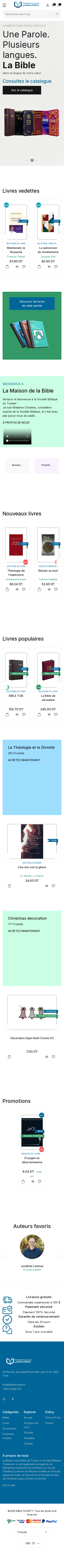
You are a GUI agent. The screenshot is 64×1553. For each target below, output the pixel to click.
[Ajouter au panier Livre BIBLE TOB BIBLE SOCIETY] (39, 589)
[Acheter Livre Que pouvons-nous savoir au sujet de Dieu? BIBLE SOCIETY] (32, 841)
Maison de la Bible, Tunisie (37, 1153)
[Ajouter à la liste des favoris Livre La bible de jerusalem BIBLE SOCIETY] (56, 715)
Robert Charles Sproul (32, 875)
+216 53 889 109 (12, 1388)
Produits (28, 1432)
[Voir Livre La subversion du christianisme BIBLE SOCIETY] (17, 267)
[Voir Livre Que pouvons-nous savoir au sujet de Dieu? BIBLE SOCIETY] (47, 886)
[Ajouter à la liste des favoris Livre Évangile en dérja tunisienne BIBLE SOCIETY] (40, 1181)
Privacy (49, 1423)
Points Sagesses (16, 566)
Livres (6, 1423)
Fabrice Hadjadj (16, 579)
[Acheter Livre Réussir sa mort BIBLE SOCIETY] (16, 545)
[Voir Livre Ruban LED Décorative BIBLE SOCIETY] (47, 1057)
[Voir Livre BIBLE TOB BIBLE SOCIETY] (49, 589)
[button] (4, 5)
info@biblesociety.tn (14, 1384)
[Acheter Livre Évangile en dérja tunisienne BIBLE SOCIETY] (32, 1132)
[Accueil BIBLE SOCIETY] (26, 4)
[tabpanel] (32, 81)
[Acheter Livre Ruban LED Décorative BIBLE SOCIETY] (32, 1012)
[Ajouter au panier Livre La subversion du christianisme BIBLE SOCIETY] (7, 266)
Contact (28, 1443)
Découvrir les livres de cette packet (32, 303)
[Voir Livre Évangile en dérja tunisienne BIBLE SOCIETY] (33, 1181)
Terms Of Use (53, 1417)
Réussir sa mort (16, 570)
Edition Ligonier (32, 863)
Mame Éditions (48, 243)
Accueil (28, 1417)
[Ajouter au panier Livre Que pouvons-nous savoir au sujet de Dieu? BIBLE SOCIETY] (9, 886)
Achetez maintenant (24, 760)
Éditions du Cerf (48, 566)
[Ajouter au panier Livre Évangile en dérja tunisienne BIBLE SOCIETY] (23, 1181)
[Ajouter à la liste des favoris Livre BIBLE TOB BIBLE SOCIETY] (56, 589)
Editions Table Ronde (17, 243)
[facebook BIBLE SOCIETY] (13, 1399)
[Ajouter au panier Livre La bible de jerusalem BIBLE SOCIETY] (39, 714)
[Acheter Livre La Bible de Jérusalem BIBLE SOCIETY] (16, 670)
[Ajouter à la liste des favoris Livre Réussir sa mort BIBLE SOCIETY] (24, 589)
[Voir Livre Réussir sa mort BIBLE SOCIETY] (17, 589)
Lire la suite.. (9, 1485)
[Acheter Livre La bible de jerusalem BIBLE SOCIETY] (48, 670)
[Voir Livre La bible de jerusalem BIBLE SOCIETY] (49, 715)
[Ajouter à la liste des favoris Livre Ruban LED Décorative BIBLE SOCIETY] (53, 1057)
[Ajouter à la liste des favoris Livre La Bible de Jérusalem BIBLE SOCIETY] (24, 715)
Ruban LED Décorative (32, 1038)
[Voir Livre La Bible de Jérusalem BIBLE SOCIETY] (17, 715)
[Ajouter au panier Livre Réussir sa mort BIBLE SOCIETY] (7, 589)
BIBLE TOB (48, 570)
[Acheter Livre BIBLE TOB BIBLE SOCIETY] (48, 545)
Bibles (6, 1417)
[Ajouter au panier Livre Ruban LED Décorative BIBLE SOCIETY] (9, 1057)
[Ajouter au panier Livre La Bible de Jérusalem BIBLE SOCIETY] (7, 714)
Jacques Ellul (16, 256)
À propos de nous (16, 422)
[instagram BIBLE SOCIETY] (4, 1399)
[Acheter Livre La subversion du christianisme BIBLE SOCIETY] (16, 222)
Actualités (29, 1438)
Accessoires (9, 1428)
